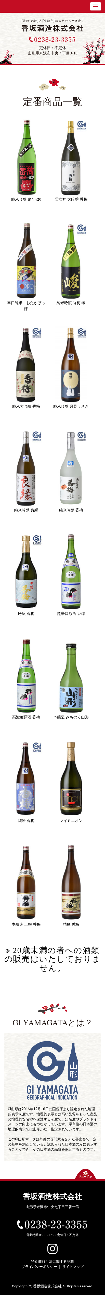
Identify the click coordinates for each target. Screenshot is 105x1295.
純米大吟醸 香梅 (26, 406)
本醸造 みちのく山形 (71, 716)
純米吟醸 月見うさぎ (71, 406)
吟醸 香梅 (26, 613)
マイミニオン (71, 820)
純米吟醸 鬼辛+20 (26, 199)
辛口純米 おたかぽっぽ (26, 305)
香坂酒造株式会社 (52, 1196)
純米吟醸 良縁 (26, 509)
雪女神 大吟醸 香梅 (71, 199)
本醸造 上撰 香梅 (26, 924)
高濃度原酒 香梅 (26, 716)
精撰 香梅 (71, 924)
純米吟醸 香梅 (71, 509)
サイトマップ (73, 1267)
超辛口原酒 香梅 (71, 613)
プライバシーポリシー (39, 1267)
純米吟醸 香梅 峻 (71, 302)
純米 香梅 (26, 820)
